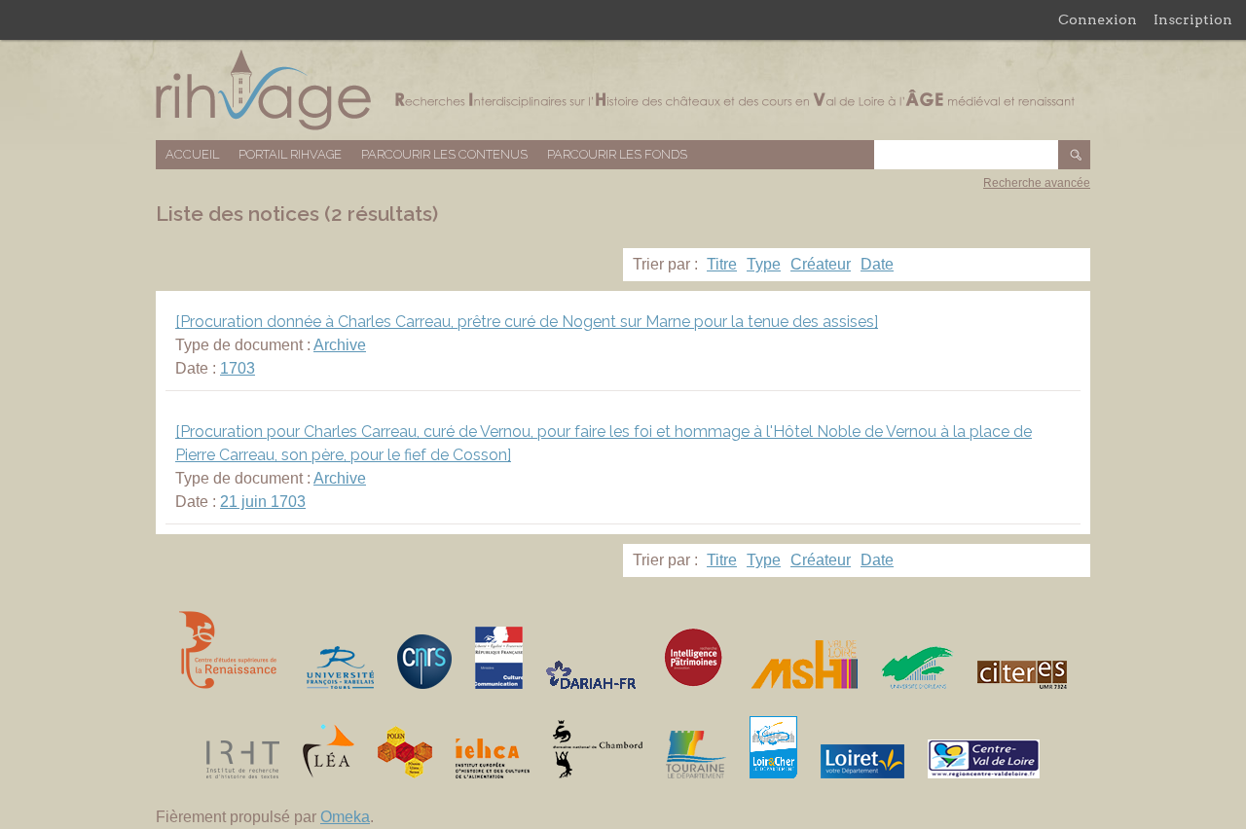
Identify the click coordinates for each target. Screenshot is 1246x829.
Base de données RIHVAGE (623, 90)
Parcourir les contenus (444, 154)
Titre (722, 264)
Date (877, 264)
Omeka (345, 817)
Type (764, 264)
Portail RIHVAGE (290, 154)
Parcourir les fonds (617, 154)
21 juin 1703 (263, 501)
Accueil (192, 154)
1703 (237, 368)
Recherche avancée (1036, 183)
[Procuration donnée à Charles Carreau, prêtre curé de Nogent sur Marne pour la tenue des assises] (526, 321)
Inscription (1193, 19)
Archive (339, 345)
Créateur (820, 264)
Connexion (1097, 19)
